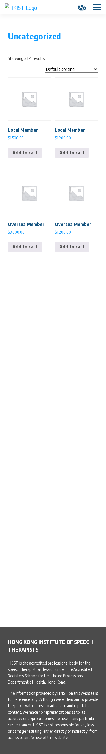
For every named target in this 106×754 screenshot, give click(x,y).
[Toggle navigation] (97, 7)
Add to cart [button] (25, 153)
